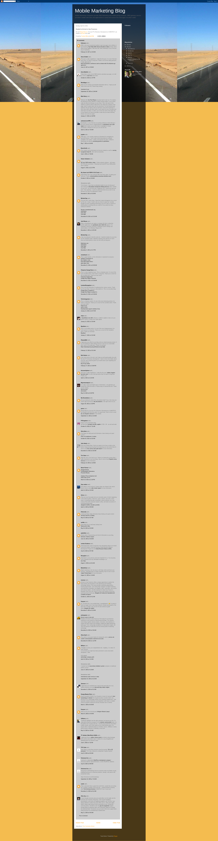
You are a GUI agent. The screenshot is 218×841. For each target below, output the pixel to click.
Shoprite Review (85, 469)
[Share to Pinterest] (105, 36)
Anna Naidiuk (84, 72)
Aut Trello (83, 561)
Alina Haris (84, 431)
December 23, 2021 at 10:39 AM (89, 294)
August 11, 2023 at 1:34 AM (88, 575)
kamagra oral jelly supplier (94, 424)
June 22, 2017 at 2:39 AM (87, 67)
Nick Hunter (84, 355)
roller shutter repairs (96, 488)
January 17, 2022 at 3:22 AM (88, 335)
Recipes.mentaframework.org (88, 209)
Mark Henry (84, 96)
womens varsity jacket (105, 722)
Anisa (82, 495)
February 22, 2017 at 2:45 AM (88, 52)
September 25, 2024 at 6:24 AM (89, 678)
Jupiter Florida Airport (86, 573)
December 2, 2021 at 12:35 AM (88, 230)
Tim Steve (83, 455)
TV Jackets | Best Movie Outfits (89, 735)
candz (82, 784)
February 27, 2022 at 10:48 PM (88, 365)
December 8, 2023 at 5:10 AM (88, 610)
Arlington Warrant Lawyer (103, 711)
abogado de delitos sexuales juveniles (90, 505)
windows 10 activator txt (87, 258)
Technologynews (85, 299)
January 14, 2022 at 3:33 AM (88, 321)
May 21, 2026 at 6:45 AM (87, 812)
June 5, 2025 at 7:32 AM (87, 742)
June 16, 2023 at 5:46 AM (87, 538)
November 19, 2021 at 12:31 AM (89, 216)
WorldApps (84, 82)
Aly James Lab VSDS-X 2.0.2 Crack (90, 172)
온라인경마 (83, 391)
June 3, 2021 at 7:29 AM (87, 154)
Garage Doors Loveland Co (87, 290)
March (129, 63)
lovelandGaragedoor (86, 285)
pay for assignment (104, 805)
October (130, 51)
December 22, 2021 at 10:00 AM (89, 265)
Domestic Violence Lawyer (87, 536)
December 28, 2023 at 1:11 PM (88, 640)
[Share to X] (101, 36)
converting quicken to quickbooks (101, 141)
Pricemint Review (85, 472)
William (83, 645)
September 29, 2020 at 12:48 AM (89, 91)
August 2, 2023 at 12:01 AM (88, 563)
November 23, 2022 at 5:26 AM (88, 450)
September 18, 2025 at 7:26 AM (89, 779)
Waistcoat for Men (85, 526)
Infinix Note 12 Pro (85, 477)
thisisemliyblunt (85, 370)
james (82, 408)
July (129, 53)
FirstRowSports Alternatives (88, 471)
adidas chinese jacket (96, 737)
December (130, 48)
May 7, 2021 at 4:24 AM (87, 143)
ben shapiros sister (85, 260)
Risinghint (83, 555)
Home (98, 823)
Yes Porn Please (92, 100)
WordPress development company (102, 760)
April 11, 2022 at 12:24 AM (87, 377)
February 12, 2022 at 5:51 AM (88, 350)
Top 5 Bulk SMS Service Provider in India (98, 46)
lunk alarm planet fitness (87, 261)
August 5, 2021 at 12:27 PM (88, 167)
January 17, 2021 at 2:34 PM (88, 116)
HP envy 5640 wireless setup (88, 162)
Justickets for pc (85, 89)
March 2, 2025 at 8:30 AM (87, 704)
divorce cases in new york (87, 617)
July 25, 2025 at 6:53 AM (87, 753)
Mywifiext (83, 326)
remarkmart (84, 254)
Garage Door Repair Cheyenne (88, 278)
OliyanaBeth (84, 340)
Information (83, 211)
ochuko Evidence (85, 543)
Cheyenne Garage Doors (87, 270)
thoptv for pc (84, 305)
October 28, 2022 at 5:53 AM (88, 438)
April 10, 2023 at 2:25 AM (87, 490)
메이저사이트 (84, 389)
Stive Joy (83, 796)
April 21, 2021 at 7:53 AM (87, 129)
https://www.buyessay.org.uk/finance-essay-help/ (93, 346)
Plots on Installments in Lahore (88, 436)
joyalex (83, 134)
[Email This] (98, 36)
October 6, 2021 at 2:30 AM (88, 178)
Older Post (116, 823)
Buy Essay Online (85, 363)
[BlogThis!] (100, 36)
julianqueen (84, 615)
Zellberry (83, 718)
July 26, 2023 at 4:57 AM (87, 551)
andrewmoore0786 (86, 120)
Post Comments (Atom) (88, 826)
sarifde (82, 522)
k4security (83, 511)
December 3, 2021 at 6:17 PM (88, 250)
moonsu (83, 580)
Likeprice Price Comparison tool (89, 476)
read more (89, 75)
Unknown (83, 43)
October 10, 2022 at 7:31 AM (88, 426)
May (129, 55)
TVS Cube (83, 747)
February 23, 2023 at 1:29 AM (88, 462)
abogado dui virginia (89, 608)
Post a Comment (83, 815)
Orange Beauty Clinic (86, 694)
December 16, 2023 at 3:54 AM (88, 630)
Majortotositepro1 (85, 382)
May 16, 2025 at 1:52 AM (87, 730)
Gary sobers (84, 484)
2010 (128, 66)
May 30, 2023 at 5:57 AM (87, 517)
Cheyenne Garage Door (86, 276)
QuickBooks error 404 (87, 318)
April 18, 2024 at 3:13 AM (87, 659)
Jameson (83, 683)
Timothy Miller (138, 71)
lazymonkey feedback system (97, 666)
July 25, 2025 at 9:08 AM (87, 763)
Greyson (83, 601)
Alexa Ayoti (84, 635)
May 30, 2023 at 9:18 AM (87, 528)
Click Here (83, 212)
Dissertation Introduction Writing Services (99, 186)
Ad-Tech (83, 33)
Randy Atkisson (84, 32)
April (129, 57)
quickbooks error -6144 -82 (99, 225)
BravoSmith (84, 148)
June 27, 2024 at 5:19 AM (87, 669)
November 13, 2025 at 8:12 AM (88, 791)
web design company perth (87, 657)
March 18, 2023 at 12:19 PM (88, 479)
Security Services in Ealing (87, 515)
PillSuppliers (84, 420)
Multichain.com (84, 243)
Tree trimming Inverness (90, 789)
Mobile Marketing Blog (100, 11)
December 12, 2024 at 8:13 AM (88, 689)
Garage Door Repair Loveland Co (89, 292)
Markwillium (84, 568)
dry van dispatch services (87, 413)
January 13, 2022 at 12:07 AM (88, 311)
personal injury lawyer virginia (102, 687)
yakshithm (83, 533)
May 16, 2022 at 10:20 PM (87, 393)
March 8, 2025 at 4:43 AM (87, 713)
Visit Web (83, 214)
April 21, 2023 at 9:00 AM (87, 507)
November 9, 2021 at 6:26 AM (88, 193)
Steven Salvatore (85, 158)
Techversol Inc (85, 758)
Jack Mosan (84, 221)
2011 (128, 46)
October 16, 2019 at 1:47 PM (88, 77)
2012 (128, 44)
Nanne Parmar (84, 467)
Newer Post (80, 823)
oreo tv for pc (84, 307)
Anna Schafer (84, 56)
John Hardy (84, 443)
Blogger (115, 836)
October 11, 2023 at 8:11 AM (88, 596)
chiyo (82, 315)
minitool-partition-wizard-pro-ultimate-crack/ (100, 176)
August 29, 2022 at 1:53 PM (88, 403)
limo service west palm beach (94, 448)
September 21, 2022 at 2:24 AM (89, 415)
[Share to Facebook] (103, 36)
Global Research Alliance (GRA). (104, 548)
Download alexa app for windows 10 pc (90, 309)
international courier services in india (90, 676)
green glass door (85, 263)
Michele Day (84, 198)
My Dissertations (85, 398)
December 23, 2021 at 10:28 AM (89, 280)
